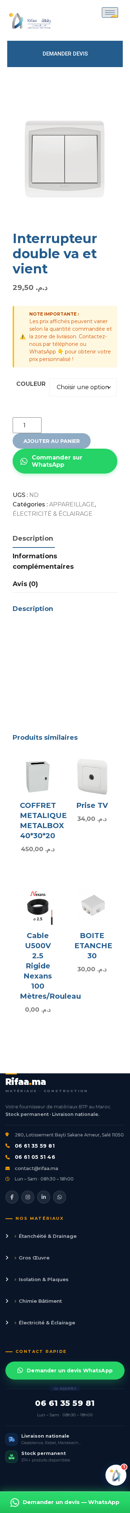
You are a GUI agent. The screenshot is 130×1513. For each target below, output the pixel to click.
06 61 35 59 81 (35, 1146)
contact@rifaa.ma (36, 1168)
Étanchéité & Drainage (45, 1235)
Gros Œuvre (31, 1257)
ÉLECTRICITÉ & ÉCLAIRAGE (52, 513)
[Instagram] (27, 1197)
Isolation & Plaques (41, 1279)
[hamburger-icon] (110, 12)
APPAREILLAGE (72, 504)
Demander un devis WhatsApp (70, 1370)
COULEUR (31, 384)
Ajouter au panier (51, 441)
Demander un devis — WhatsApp (71, 1502)
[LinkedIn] (43, 1197)
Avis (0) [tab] (25, 584)
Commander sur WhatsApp (57, 461)
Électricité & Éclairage (44, 1322)
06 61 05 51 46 (35, 1157)
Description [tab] (33, 538)
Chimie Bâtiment (38, 1300)
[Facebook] (11, 1197)
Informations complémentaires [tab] (43, 561)
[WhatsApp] (59, 1197)
